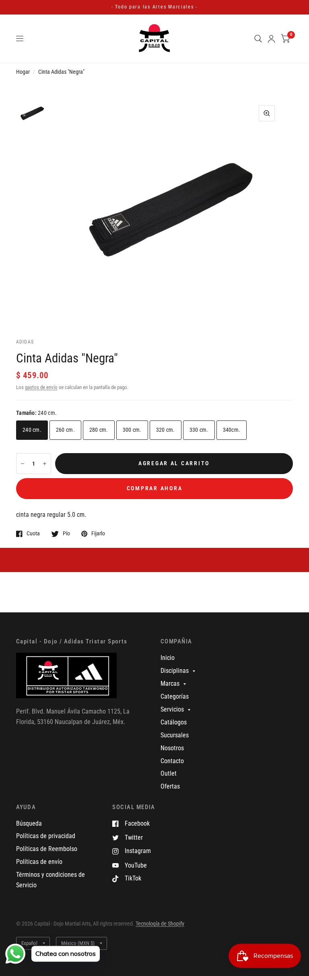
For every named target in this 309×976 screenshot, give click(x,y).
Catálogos (174, 722)
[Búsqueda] (258, 39)
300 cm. (132, 430)
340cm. (232, 430)
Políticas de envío (39, 862)
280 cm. (98, 430)
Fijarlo (98, 534)
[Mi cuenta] (271, 39)
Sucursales (175, 735)
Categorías (175, 696)
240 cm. (32, 430)
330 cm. (199, 430)
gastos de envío (41, 387)
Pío (66, 534)
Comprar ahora (155, 488)
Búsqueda (29, 823)
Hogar (23, 72)
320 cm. (165, 430)
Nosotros (172, 748)
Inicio (168, 658)
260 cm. (65, 430)
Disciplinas (175, 670)
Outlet (169, 773)
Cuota (33, 534)
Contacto (172, 761)
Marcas (170, 683)
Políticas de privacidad (45, 836)
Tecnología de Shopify (160, 923)
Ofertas (170, 786)
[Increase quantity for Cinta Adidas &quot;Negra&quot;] (45, 464)
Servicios (172, 709)
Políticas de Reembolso (46, 849)
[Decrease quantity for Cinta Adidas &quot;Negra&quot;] (22, 464)
